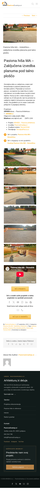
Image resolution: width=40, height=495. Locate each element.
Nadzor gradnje (9, 417)
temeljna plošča (21, 328)
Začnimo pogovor (20, 467)
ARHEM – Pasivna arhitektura (24, 123)
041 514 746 (8, 434)
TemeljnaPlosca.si (22, 129)
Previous (27, 15)
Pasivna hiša (12, 328)
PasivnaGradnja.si (21, 125)
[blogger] (31, 302)
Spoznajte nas (10, 394)
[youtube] (18, 302)
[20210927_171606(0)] (20, 33)
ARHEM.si (9, 114)
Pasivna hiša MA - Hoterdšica (11, 326)
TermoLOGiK (25, 127)
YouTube (21, 441)
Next (33, 15)
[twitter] (14, 302)
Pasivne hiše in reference (12, 408)
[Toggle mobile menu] (37, 4)
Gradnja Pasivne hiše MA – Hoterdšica (21, 143)
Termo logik (29, 328)
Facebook (7, 441)
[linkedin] (26, 302)
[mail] (18, 310)
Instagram (14, 441)
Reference (24, 326)
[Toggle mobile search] (33, 4)
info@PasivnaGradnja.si (12, 437)
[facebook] (9, 302)
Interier (6, 413)
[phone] (22, 310)
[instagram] (22, 302)
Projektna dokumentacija (12, 404)
